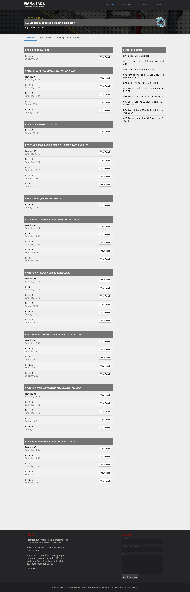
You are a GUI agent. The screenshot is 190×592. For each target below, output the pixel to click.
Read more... (33, 568)
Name (125, 537)
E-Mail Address (129, 545)
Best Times (45, 37)
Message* (127, 554)
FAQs (144, 5)
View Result (105, 57)
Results (110, 5)
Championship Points (68, 37)
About (158, 5)
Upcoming (128, 5)
